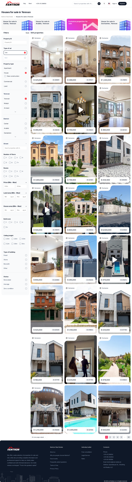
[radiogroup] (15, 55)
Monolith (7, 264)
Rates (83, 458)
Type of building (9, 252)
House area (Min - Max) (12, 206)
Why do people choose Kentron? (60, 455)
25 (128, 437)
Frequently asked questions (58, 462)
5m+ (23, 244)
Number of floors (10, 154)
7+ (18, 162)
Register (122, 3)
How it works (54, 458)
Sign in (114, 3)
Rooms (6, 168)
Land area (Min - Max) (12, 193)
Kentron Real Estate (7, 16)
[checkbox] (5, 76)
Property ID (8, 39)
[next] (60, 59)
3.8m (15, 244)
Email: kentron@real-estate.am (112, 462)
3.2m (7, 244)
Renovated (7, 280)
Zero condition (8, 288)
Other (5, 268)
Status (6, 277)
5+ (7, 227)
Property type (9, 64)
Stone (6, 260)
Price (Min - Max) (10, 182)
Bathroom (7, 219)
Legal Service (86, 455)
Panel (5, 255)
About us (52, 452)
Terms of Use (54, 465)
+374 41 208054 (41, 3)
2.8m (15, 239)
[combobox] (39, 437)
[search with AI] (99, 3)
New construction (13, 76)
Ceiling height (8, 235)
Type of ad (7, 48)
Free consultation (87, 452)
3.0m (23, 239)
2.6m (7, 239)
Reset (27, 32)
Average (6, 284)
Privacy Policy (54, 468)
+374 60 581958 (108, 459)
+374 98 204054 (108, 457)
